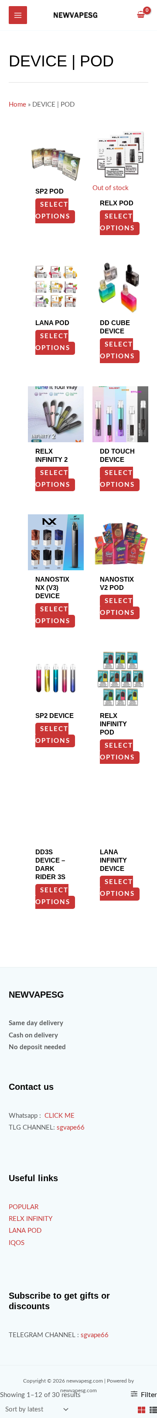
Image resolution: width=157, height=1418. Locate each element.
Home (17, 104)
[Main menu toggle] (18, 15)
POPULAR (23, 1207)
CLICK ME (59, 1116)
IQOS (16, 1243)
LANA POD (25, 1230)
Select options (52, 210)
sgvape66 (71, 1127)
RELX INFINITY (30, 1219)
